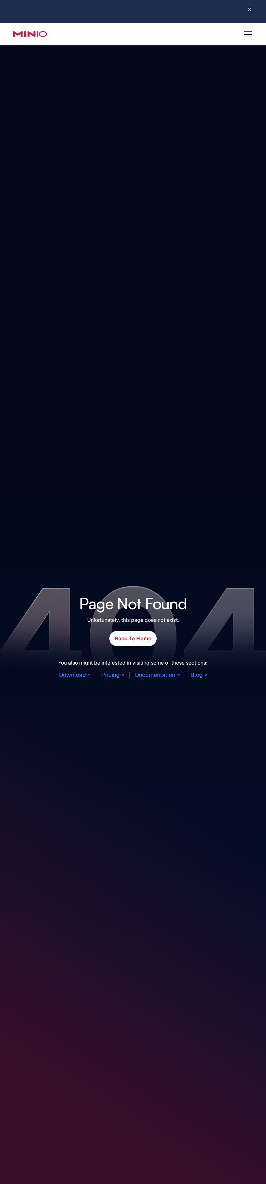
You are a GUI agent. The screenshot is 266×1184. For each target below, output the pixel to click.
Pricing (112, 675)
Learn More (202, 10)
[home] (30, 34)
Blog (198, 675)
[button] (246, 34)
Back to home (133, 638)
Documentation (157, 675)
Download (75, 675)
